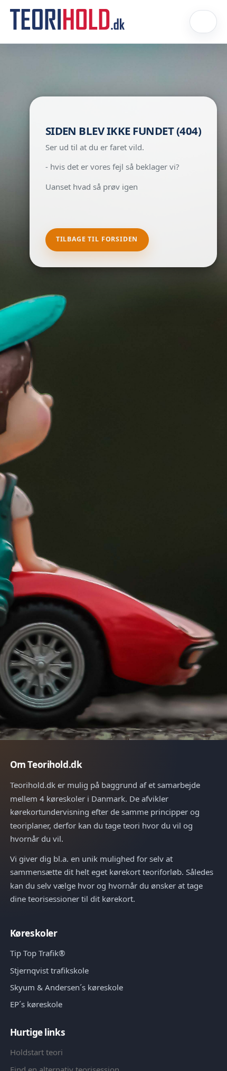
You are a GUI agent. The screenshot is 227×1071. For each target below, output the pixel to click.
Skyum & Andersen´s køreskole (66, 987)
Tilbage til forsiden (97, 239)
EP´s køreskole (36, 1004)
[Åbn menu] (203, 21)
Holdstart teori (36, 1052)
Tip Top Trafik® (37, 953)
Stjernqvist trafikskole (49, 970)
